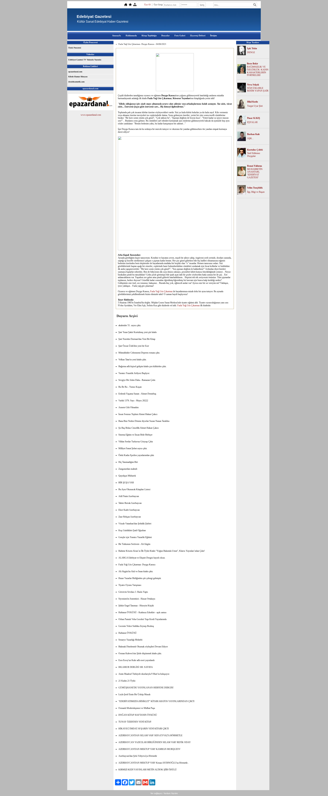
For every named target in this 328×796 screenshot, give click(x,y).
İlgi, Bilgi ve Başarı (256, 192)
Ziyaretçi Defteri (197, 35)
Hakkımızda (131, 35)
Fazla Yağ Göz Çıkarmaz (161, 291)
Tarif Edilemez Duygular (253, 154)
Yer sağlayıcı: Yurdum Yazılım (164, 793)
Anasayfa (116, 35)
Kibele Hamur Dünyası (78, 77)
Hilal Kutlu (252, 101)
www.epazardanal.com (91, 115)
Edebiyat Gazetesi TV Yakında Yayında (84, 60)
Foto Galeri (179, 35)
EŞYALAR (252, 122)
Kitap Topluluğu (149, 35)
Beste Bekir (252, 63)
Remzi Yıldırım (254, 166)
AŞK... (250, 138)
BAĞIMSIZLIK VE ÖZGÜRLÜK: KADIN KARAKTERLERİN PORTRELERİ (257, 71)
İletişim (213, 35)
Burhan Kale (253, 134)
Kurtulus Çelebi (255, 149)
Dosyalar (165, 35)
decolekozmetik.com (76, 82)
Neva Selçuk (253, 84)
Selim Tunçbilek (255, 187)
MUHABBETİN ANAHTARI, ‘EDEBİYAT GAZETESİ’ (255, 173)
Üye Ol (147, 4)
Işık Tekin (252, 48)
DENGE (251, 52)
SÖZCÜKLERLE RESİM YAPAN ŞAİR (257, 89)
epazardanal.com (75, 72)
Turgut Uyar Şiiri (255, 106)
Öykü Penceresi (74, 48)
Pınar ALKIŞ (253, 118)
